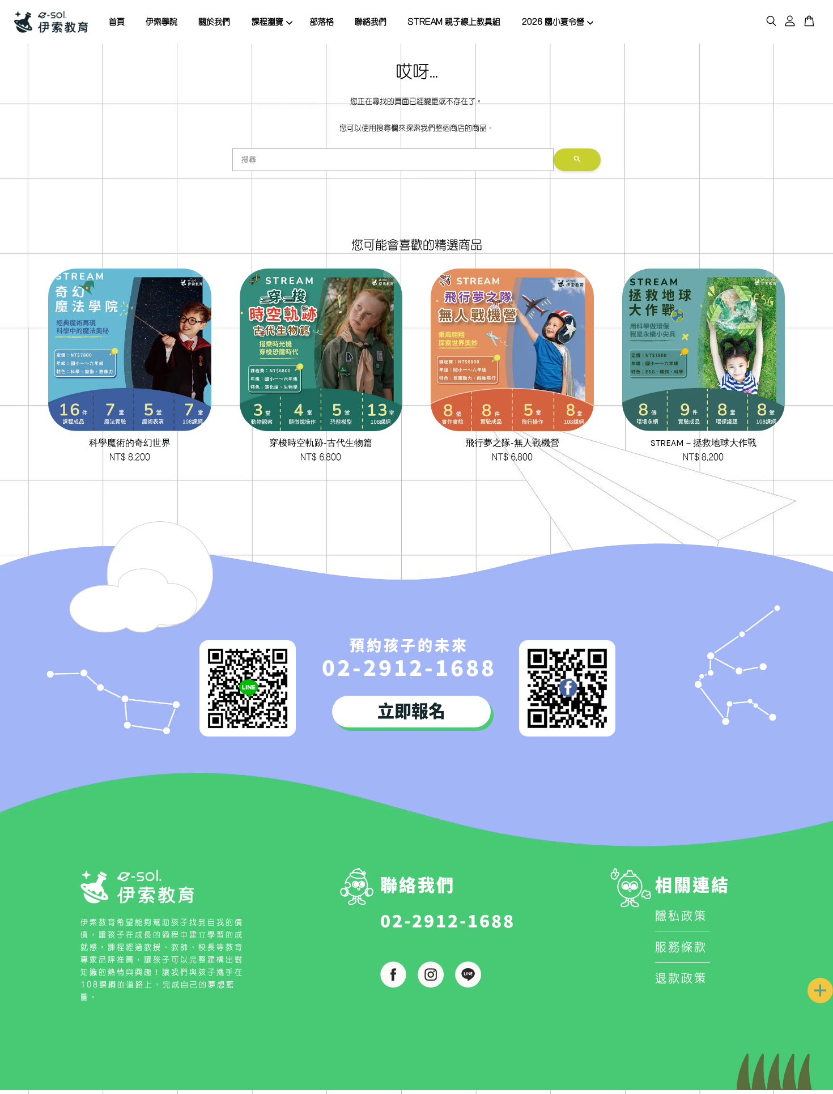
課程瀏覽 (267, 21)
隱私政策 (681, 915)
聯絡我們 (370, 21)
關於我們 (214, 21)
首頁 (117, 21)
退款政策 (681, 978)
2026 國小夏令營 (553, 21)
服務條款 (681, 946)
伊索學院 (161, 21)
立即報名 (411, 709)
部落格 (322, 21)
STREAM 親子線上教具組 (453, 21)
